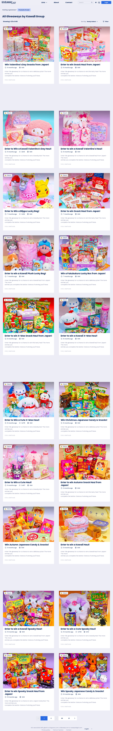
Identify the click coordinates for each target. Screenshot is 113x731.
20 (62, 718)
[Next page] (74, 718)
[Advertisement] (56, 97)
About (56, 2)
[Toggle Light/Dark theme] (96, 2)
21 (69, 718)
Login (106, 2)
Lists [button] (43, 2)
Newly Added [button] (88, 21)
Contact (68, 2)
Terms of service (58, 730)
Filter (107, 21)
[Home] (9, 2)
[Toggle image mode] (99, 2)
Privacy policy (46, 730)
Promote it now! (24, 10)
